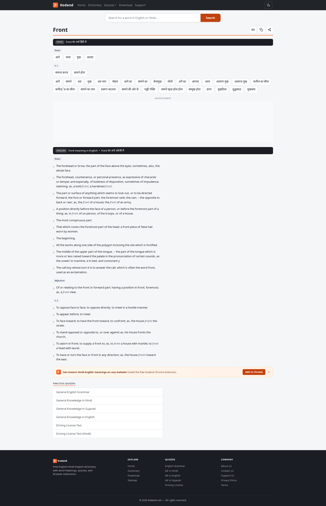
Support (140, 5)
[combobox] (153, 18)
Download (125, 5)
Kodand (66, 5)
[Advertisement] (163, 122)
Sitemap (132, 480)
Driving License (174, 485)
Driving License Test (69, 425)
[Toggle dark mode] (268, 5)
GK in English (172, 475)
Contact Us (227, 470)
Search (210, 18)
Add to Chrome (254, 372)
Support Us (227, 475)
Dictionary (94, 5)
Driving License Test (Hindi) (73, 434)
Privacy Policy (229, 480)
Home (81, 5)
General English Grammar (73, 392)
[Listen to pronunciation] (253, 29)
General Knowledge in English (75, 417)
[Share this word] (269, 29)
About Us (226, 466)
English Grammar (175, 466)
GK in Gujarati (173, 480)
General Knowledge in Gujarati (76, 409)
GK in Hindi (171, 470)
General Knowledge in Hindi (74, 400)
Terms (224, 485)
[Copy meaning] (261, 29)
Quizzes (109, 5)
